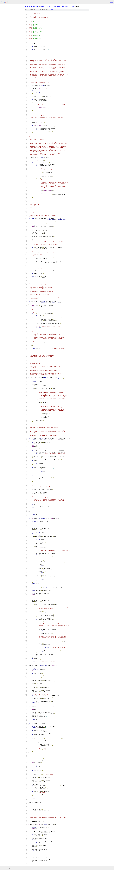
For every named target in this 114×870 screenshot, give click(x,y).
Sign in (111, 2)
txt (108, 867)
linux (37, 6)
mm (73, 6)
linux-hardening (55, 6)
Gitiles (8, 868)
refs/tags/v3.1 (65, 6)
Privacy (11, 868)
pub (30, 6)
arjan (48, 6)
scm (34, 6)
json (112, 867)
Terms (15, 868)
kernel (26, 6)
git (45, 6)
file (52, 9)
